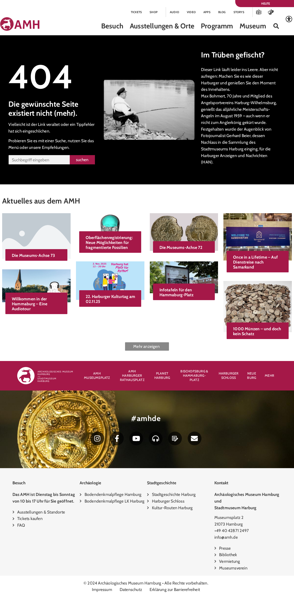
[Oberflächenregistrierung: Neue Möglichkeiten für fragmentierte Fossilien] (110, 226)
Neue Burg (251, 375)
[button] (276, 26)
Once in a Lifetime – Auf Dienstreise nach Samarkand (255, 262)
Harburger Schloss (229, 375)
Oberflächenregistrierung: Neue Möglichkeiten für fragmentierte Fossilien (109, 242)
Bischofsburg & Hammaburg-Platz (194, 375)
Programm (217, 26)
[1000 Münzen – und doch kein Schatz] (257, 306)
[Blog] (175, 438)
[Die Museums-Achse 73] (36, 235)
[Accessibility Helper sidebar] (289, 19)
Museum (253, 26)
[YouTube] (136, 438)
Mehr (269, 375)
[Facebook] (117, 438)
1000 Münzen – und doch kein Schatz (257, 331)
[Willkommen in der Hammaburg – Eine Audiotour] (36, 285)
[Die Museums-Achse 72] (184, 231)
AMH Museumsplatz (97, 375)
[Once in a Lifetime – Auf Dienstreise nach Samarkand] (257, 236)
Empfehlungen (55, 147)
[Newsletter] (194, 438)
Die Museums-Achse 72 (181, 247)
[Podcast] (155, 438)
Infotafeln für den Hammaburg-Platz (176, 292)
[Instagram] (97, 438)
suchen (82, 159)
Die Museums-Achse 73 (33, 255)
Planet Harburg (162, 375)
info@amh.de (226, 537)
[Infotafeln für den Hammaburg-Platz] (184, 276)
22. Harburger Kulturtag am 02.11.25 (110, 299)
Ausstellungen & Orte (162, 26)
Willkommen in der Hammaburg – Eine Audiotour (29, 303)
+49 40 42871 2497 (231, 530)
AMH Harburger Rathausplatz (132, 375)
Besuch (112, 26)
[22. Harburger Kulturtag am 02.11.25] (110, 280)
